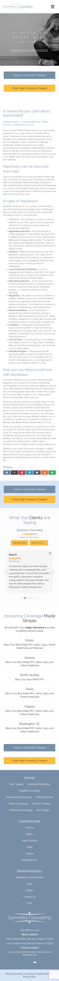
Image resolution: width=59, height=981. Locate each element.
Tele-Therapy (16, 784)
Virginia (29, 853)
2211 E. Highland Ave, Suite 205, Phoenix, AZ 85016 (29, 943)
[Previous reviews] (7, 572)
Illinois (29, 834)
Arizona (29, 827)
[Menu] (52, 6)
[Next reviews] (52, 572)
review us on (37, 542)
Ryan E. (13, 554)
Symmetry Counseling (30, 530)
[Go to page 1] (25, 598)
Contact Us (30, 896)
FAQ (29, 903)
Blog (29, 883)
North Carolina (29, 840)
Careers (29, 890)
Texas (29, 847)
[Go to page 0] (22, 598)
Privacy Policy (29, 977)
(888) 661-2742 (32, 930)
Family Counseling (18, 803)
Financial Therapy (41, 803)
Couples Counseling (29, 790)
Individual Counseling (38, 784)
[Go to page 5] (36, 597)
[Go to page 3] (31, 597)
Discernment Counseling (19, 797)
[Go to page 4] (34, 597)
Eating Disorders (44, 797)
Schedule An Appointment (30, 877)
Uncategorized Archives (23, 124)
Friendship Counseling (20, 810)
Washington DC (29, 860)
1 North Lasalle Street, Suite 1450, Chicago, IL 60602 (30, 939)
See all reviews (19, 542)
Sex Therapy (43, 810)
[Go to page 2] (28, 598)
